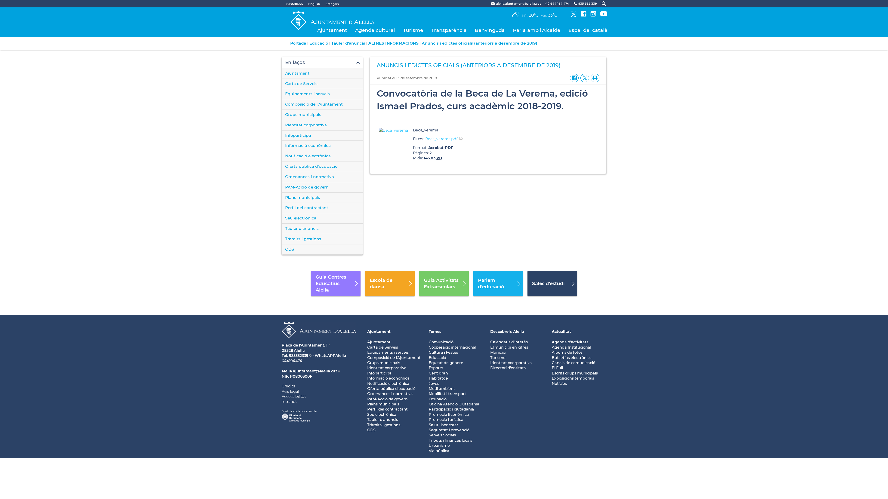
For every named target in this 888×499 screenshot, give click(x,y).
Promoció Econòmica (449, 414)
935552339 (298, 355)
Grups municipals (303, 114)
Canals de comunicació (573, 363)
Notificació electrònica (308, 156)
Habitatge (438, 378)
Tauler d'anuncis (348, 43)
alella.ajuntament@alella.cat (309, 371)
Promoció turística (446, 419)
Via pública (439, 451)
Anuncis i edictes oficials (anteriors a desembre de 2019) (479, 43)
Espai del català (587, 30)
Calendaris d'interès (509, 342)
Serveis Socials (442, 435)
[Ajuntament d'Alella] (319, 341)
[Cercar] (601, 3)
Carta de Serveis (301, 83)
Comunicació (441, 342)
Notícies (559, 383)
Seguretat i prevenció (449, 430)
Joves (434, 383)
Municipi (498, 352)
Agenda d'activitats (570, 342)
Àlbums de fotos (567, 352)
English (314, 4)
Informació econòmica (308, 145)
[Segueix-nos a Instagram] (593, 15)
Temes (435, 331)
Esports (436, 368)
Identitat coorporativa (511, 363)
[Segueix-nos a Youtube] (603, 15)
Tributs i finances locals (450, 440)
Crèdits (288, 386)
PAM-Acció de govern (307, 187)
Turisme (413, 30)
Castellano (294, 4)
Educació (318, 43)
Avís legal (290, 391)
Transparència (449, 30)
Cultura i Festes (443, 352)
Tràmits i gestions (303, 239)
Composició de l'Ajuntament (314, 104)
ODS (289, 249)
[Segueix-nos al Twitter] (573, 15)
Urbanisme (439, 445)
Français (332, 4)
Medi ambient (442, 388)
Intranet (289, 401)
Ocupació (438, 399)
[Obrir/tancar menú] (322, 62)
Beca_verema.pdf (441, 139)
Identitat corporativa (306, 125)
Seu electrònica (300, 218)
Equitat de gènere (446, 363)
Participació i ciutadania (451, 409)
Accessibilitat (294, 396)
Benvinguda (490, 30)
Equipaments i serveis (307, 93)
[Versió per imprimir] (594, 78)
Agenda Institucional (571, 347)
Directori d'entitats (508, 368)
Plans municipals (302, 197)
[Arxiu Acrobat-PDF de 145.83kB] (393, 130)
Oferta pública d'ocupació (311, 166)
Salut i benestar (443, 425)
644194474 (292, 361)
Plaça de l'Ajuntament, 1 (304, 345)
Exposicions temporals (573, 378)
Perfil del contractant (306, 207)
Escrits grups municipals (575, 373)
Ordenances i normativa (309, 176)
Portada (298, 43)
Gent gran (438, 373)
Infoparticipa (298, 135)
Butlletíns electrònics (571, 358)
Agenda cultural (375, 30)
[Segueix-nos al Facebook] (583, 15)
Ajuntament (332, 30)
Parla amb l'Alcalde (536, 30)
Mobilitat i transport (447, 394)
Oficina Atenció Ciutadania (454, 404)
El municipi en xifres (509, 347)
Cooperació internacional (452, 347)
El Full (557, 368)
